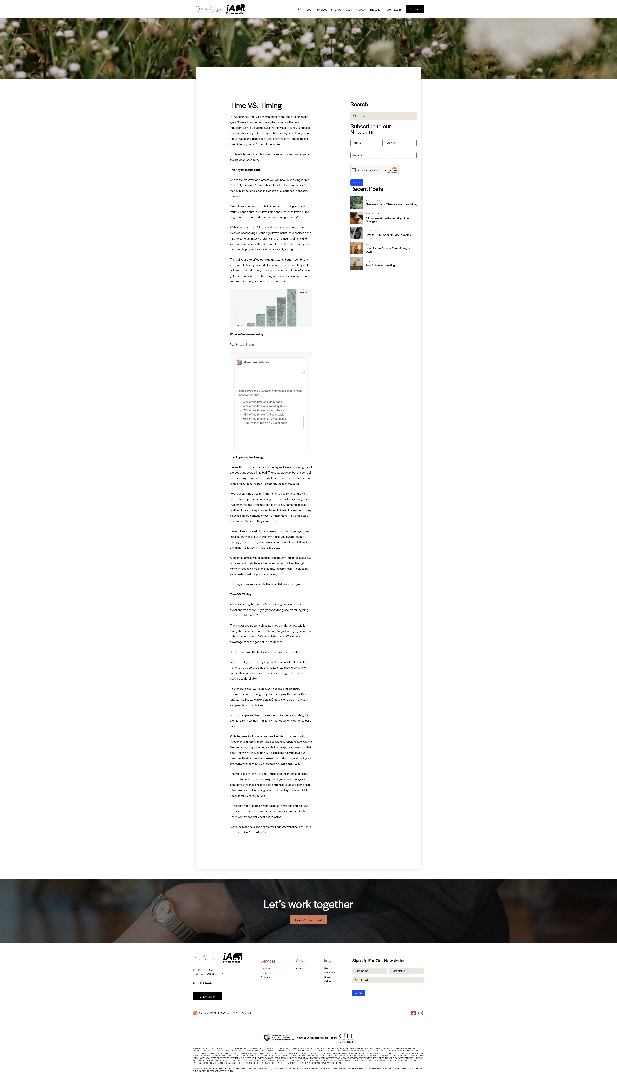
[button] (299, 9)
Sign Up (356, 182)
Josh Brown (247, 344)
